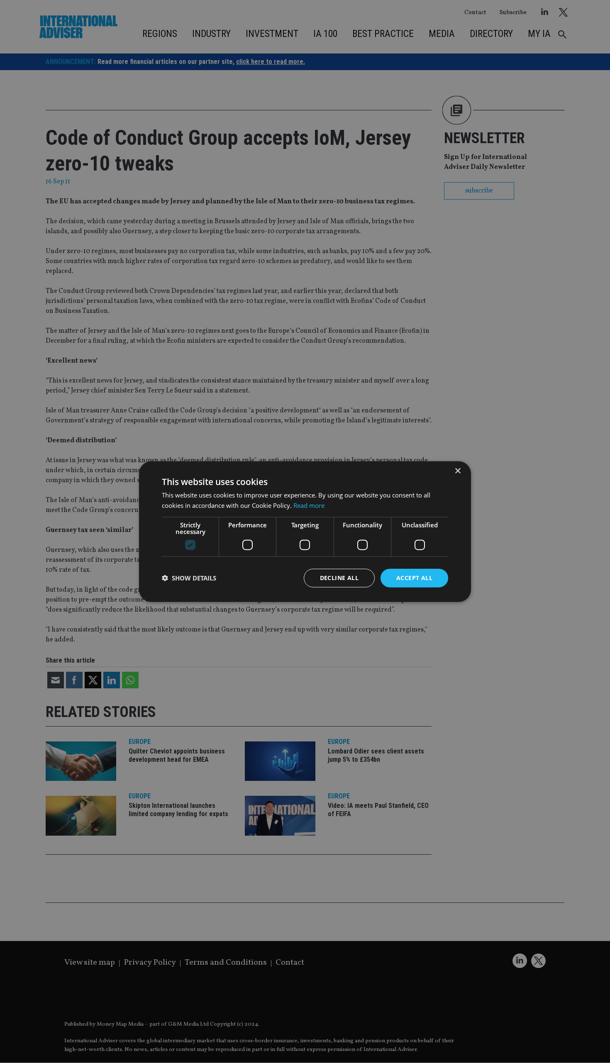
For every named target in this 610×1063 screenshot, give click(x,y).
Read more (309, 505)
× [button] (457, 471)
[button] (189, 578)
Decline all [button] (339, 578)
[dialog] (305, 531)
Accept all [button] (414, 578)
